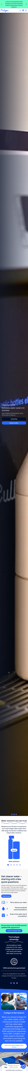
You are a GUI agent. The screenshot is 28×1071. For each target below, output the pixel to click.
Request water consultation (14, 424)
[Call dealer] (20, 10)
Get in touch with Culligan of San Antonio (14, 1046)
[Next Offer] (26, 4)
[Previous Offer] (2, 4)
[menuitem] (23, 10)
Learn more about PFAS (14, 930)
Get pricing (14, 420)
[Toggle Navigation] (25, 10)
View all (14, 850)
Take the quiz (6, 896)
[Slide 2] (11, 814)
